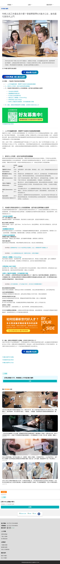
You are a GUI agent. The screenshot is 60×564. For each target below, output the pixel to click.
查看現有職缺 (4, 534)
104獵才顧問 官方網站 (8, 357)
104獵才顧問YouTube (8, 362)
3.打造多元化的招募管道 (14, 95)
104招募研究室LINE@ (8, 124)
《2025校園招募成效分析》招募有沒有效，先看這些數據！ (24, 253)
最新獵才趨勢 (4, 547)
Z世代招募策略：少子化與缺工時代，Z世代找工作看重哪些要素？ (26, 284)
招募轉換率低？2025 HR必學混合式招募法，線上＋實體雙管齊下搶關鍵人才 (29, 247)
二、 (6, 86)
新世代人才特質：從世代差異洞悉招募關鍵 (18, 86)
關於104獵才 (4, 555)
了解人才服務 (4, 536)
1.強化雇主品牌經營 (13, 91)
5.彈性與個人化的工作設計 (15, 99)
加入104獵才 (4, 558)
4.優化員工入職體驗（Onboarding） (18, 97)
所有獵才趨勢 (4, 8)
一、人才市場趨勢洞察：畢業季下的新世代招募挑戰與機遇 (20, 84)
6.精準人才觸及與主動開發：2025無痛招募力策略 (21, 101)
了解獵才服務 (4, 545)
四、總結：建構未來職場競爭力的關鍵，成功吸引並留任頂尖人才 (22, 105)
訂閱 (30, 507)
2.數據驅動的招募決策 (14, 93)
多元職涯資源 (4, 538)
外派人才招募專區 (5, 549)
